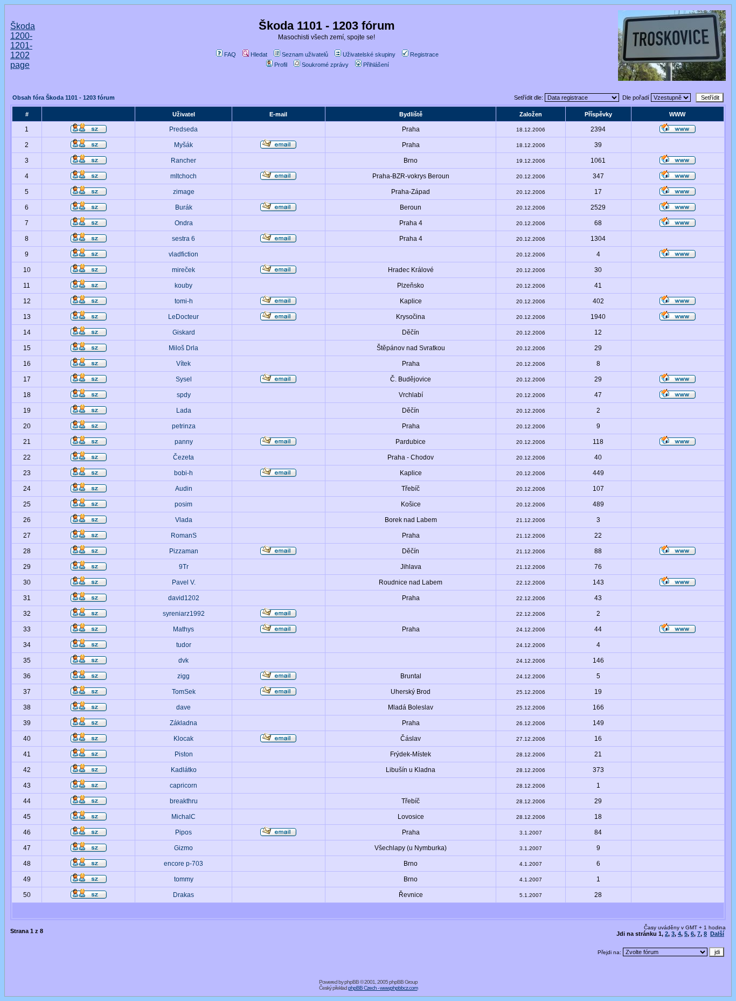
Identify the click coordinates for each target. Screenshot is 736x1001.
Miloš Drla (183, 348)
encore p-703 (183, 863)
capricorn (183, 785)
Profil (280, 64)
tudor (183, 645)
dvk (183, 660)
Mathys (183, 629)
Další (717, 933)
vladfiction (183, 254)
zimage (184, 192)
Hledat (259, 54)
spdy (184, 395)
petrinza (184, 426)
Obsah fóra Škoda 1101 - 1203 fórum (63, 97)
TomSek (184, 692)
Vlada (183, 520)
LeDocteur (183, 317)
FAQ (230, 54)
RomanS (184, 535)
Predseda (183, 129)
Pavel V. (184, 582)
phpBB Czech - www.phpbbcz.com (383, 988)
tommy (183, 879)
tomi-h (184, 301)
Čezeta (183, 457)
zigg (183, 676)
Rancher (183, 160)
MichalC (183, 817)
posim (183, 504)
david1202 (183, 598)
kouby (183, 285)
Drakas (183, 895)
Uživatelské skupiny (369, 54)
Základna (183, 723)
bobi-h (183, 473)
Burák (183, 207)
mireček (183, 270)
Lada (183, 410)
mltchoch (183, 176)
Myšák (183, 145)
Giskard (183, 332)
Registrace (424, 54)
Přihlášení (376, 64)
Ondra (184, 223)
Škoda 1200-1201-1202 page (22, 45)
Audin (183, 488)
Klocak (183, 738)
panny (184, 442)
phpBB (351, 982)
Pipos (183, 832)
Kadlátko (184, 770)
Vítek (183, 363)
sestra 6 (183, 238)
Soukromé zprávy (325, 64)
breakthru (184, 801)
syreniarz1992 (184, 613)
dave (183, 707)
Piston (184, 754)
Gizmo (183, 848)
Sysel (184, 379)
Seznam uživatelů (305, 54)
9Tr (184, 567)
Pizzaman (183, 551)
